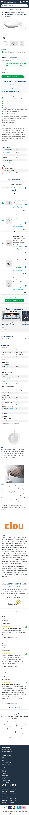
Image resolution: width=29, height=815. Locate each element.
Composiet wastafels (22, 339)
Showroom (5, 775)
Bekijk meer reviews (15, 707)
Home (2, 12)
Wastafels (7, 12)
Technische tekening (9, 168)
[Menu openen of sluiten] (2, 2)
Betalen (4, 757)
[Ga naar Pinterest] (13, 785)
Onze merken (5, 782)
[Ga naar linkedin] (5, 785)
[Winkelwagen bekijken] (27, 2)
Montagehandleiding (9, 170)
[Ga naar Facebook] (8, 785)
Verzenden (4, 759)
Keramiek (11, 52)
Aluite (5, 52)
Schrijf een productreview (14, 738)
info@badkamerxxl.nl (9, 751)
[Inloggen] (21, 2)
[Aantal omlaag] (7, 72)
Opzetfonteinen (21, 12)
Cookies (15, 811)
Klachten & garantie (7, 764)
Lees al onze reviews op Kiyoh (13, 597)
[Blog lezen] (11, 316)
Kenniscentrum (6, 780)
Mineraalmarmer (21, 52)
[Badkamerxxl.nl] (10, 2)
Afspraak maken (6, 777)
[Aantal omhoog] (13, 72)
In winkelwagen (13, 77)
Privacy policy (21, 811)
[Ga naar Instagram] (10, 785)
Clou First (10, 339)
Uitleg (8, 152)
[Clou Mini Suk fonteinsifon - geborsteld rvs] (9, 202)
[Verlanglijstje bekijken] (24, 2)
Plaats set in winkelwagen (15, 300)
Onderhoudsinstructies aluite (11, 173)
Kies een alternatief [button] (18, 207)
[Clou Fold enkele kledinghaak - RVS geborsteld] (9, 283)
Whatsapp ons (7, 749)
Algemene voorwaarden (7, 811)
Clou (3, 339)
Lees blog (4, 329)
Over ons (4, 770)
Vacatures (4, 779)
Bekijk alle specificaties (7, 163)
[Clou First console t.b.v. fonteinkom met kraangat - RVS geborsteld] (9, 263)
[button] (4, 29)
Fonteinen (13, 12)
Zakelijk (4, 772)
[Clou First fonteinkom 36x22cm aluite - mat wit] (14, 24)
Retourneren (5, 760)
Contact (4, 773)
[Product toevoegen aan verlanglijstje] (26, 76)
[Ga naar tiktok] (3, 785)
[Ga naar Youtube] (15, 785)
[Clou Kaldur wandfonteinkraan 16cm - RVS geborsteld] (9, 220)
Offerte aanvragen (6, 762)
